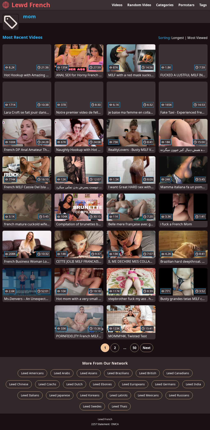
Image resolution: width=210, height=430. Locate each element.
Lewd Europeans (133, 384)
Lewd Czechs (47, 384)
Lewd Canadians (178, 373)
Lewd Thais (119, 406)
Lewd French (30, 5)
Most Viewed (197, 37)
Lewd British (147, 373)
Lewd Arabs (62, 373)
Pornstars (186, 5)
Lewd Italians (30, 395)
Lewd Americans (32, 373)
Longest (177, 37)
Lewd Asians (88, 373)
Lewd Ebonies (102, 384)
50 (134, 348)
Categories (164, 5)
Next (147, 348)
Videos (117, 5)
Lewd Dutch (74, 384)
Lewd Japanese (59, 395)
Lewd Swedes (92, 406)
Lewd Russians (179, 395)
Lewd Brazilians (118, 373)
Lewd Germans (165, 384)
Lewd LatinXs (119, 395)
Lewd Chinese (18, 384)
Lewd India (193, 384)
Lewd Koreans (89, 395)
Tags (203, 5)
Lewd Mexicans (148, 395)
